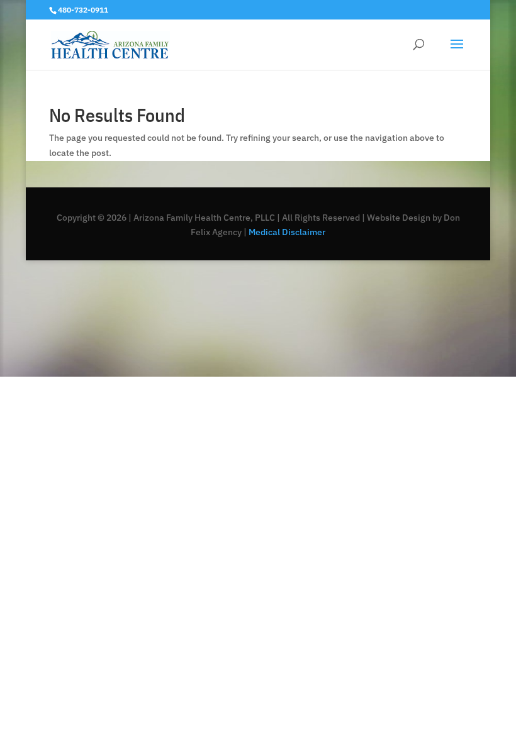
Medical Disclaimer (286, 232)
